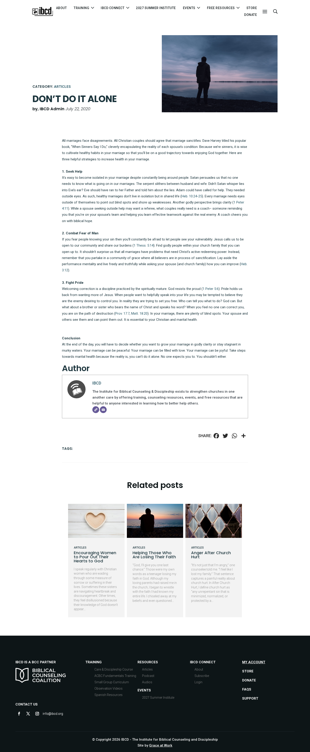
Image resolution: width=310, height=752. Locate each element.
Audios (147, 682)
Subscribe (201, 676)
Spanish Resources (108, 695)
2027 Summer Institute (156, 8)
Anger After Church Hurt (211, 555)
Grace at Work (160, 745)
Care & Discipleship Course (113, 669)
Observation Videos (108, 688)
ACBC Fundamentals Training (115, 676)
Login (198, 682)
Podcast (148, 676)
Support (250, 698)
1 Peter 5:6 (211, 289)
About (61, 8)
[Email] (103, 409)
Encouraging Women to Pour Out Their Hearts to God (95, 557)
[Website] (95, 409)
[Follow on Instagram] (37, 713)
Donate (250, 15)
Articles (62, 87)
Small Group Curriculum (111, 682)
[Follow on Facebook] (19, 713)
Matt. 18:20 (139, 313)
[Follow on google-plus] (46, 713)
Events (144, 690)
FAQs (246, 689)
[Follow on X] (28, 713)
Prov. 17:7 (122, 313)
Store (251, 8)
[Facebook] (216, 436)
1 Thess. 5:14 (143, 245)
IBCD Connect (112, 8)
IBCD (96, 383)
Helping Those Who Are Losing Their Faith (154, 555)
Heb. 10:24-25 (192, 196)
